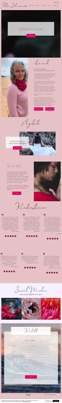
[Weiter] (59, 143)
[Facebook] (55, 2)
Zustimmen (56, 401)
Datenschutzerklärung (26, 401)
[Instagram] (57, 2)
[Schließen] (60, 401)
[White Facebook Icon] (31, 304)
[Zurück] (3, 143)
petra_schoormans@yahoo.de (31, 340)
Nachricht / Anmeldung (17, 356)
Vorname (14, 345)
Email (14, 351)
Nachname (33, 345)
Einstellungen (48, 401)
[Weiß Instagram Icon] (11, 304)
